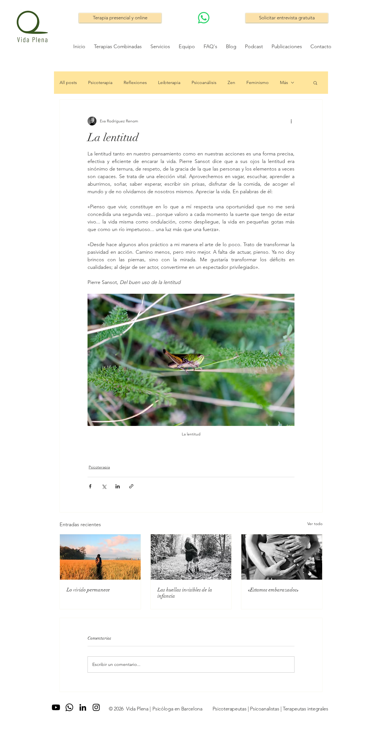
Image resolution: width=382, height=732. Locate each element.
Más (284, 82)
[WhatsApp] (204, 18)
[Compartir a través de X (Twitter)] (104, 486)
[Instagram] (96, 707)
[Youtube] (56, 707)
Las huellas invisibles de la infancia (184, 593)
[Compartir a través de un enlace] (131, 486)
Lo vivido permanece (88, 590)
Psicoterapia (100, 82)
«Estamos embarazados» (273, 590)
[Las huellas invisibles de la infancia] (191, 557)
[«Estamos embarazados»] (281, 557)
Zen (231, 82)
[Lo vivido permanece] (100, 557)
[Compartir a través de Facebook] (90, 486)
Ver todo (314, 523)
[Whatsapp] (69, 707)
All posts (68, 82)
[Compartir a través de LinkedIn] (117, 486)
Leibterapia (169, 82)
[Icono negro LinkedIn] (83, 707)
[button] (315, 82)
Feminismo (257, 82)
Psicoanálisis (204, 82)
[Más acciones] (291, 121)
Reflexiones (135, 82)
